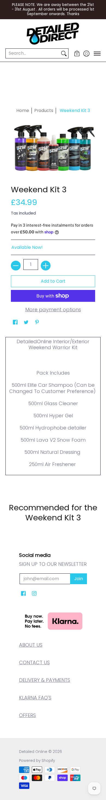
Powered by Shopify (37, 760)
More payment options (53, 310)
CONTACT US (34, 662)
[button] (77, 53)
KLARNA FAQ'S (35, 697)
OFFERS (27, 715)
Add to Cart (53, 281)
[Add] (46, 265)
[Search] (64, 53)
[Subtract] (16, 265)
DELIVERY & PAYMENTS (44, 680)
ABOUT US (30, 645)
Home (22, 110)
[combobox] (33, 53)
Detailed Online (33, 751)
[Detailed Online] (53, 33)
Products (43, 110)
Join (78, 579)
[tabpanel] (53, 410)
